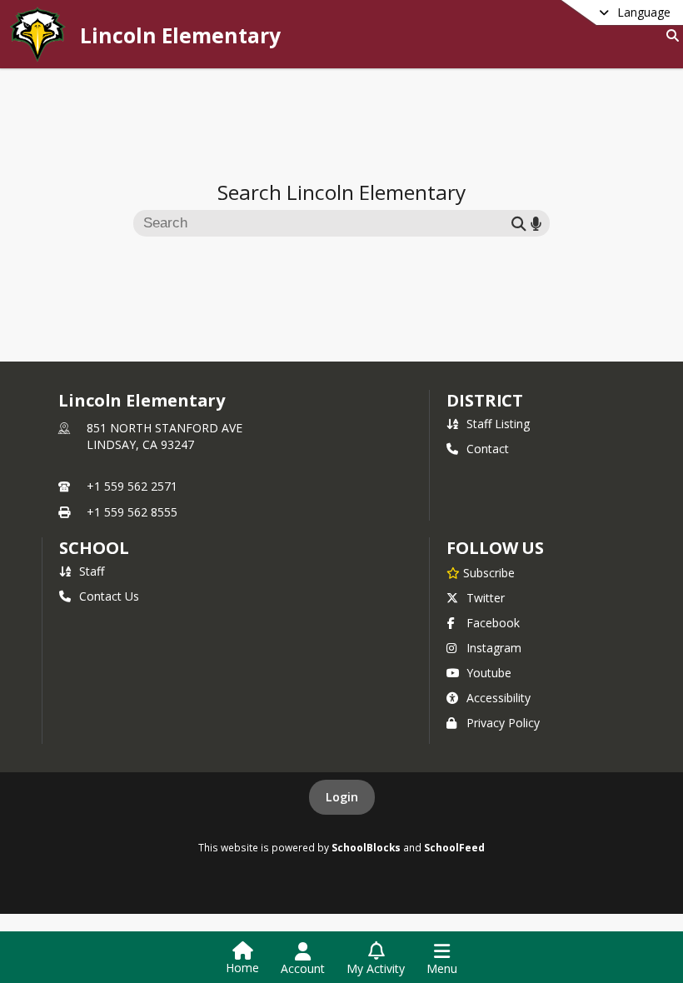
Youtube (488, 673)
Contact (487, 449)
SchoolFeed (454, 847)
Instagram (493, 648)
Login (342, 797)
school (93, 547)
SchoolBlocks (366, 847)
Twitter (485, 598)
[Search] (669, 35)
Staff (91, 571)
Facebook (493, 623)
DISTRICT (484, 400)
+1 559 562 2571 (132, 486)
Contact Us (109, 596)
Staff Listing (498, 424)
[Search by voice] (536, 223)
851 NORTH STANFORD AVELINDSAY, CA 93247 (164, 436)
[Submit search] (518, 223)
